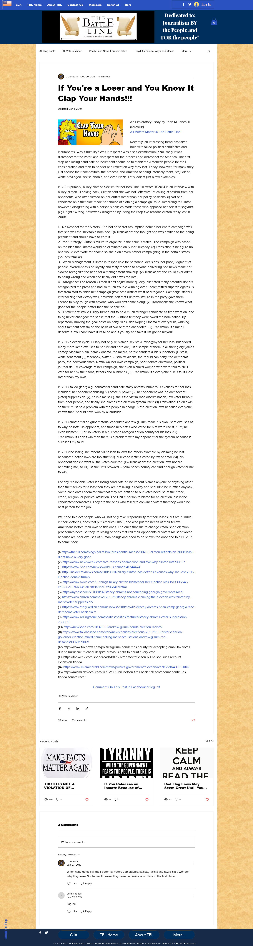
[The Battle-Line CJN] (40, 932)
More (185, 50)
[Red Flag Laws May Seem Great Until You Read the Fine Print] (186, 763)
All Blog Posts (47, 50)
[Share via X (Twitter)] (69, 708)
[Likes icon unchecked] (69, 883)
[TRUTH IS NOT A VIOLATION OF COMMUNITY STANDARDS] (66, 763)
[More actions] (193, 76)
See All (210, 740)
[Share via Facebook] (59, 708)
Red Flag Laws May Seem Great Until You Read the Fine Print (183, 786)
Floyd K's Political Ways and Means (154, 50)
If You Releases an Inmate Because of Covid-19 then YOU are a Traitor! (126, 786)
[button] (214, 21)
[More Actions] (193, 863)
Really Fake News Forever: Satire (108, 50)
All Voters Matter (72, 50)
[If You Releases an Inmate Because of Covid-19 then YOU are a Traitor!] (126, 763)
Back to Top (6, 929)
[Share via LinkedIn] (78, 708)
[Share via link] (87, 708)
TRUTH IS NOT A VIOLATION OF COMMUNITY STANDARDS (59, 786)
